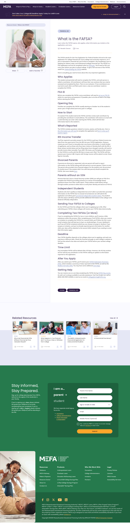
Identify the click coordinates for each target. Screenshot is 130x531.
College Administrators (102, 2)
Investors (88, 476)
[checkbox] (94, 424)
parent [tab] (58, 395)
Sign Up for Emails (99, 7)
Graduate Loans (65, 7)
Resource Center (79, 7)
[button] (125, 14)
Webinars (112, 2)
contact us (67, 514)
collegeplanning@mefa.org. (97, 277)
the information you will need (67, 131)
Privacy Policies (112, 470)
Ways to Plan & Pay (23, 7)
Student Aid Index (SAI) (65, 266)
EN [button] (5, 2)
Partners (87, 480)
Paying (63, 291)
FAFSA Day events (104, 273)
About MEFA (72, 2)
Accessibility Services (114, 480)
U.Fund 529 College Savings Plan (67, 480)
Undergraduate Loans (64, 470)
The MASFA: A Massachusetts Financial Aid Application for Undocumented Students (76, 340)
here (75, 171)
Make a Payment (45, 476)
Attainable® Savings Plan (65, 486)
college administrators (64, 416)
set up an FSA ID (104, 95)
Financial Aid (65, 31)
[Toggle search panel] (124, 7)
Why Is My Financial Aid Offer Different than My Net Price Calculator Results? (23, 340)
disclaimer (88, 425)
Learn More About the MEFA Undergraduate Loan (27, 15)
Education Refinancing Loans (66, 476)
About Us (43, 483)
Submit (94, 431)
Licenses (110, 473)
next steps (96, 266)
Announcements (121, 2)
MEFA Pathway (44, 473)
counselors (60, 414)
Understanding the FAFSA (73, 69)
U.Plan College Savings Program (67, 483)
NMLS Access (111, 476)
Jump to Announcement (111, 14)
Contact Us (43, 486)
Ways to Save (38, 7)
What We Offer (82, 2)
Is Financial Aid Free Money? (102, 338)
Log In (117, 7)
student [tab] (59, 401)
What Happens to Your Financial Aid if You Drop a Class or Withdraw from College (51, 340)
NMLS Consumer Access (104, 518)
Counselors (91, 2)
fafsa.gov (92, 65)
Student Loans (51, 7)
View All (114, 318)
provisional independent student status (88, 196)
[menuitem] (23, 7)
